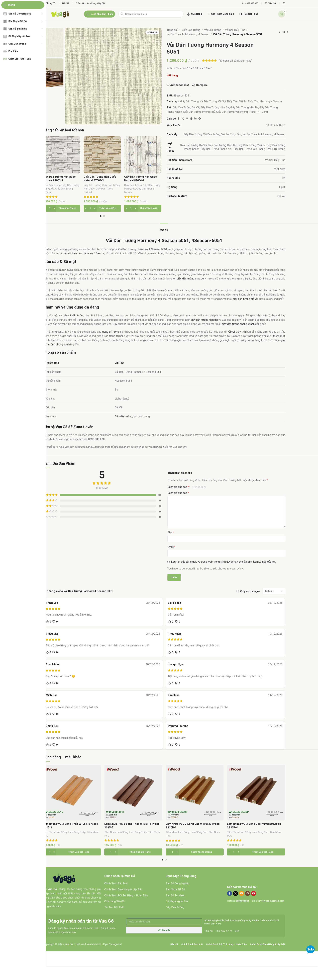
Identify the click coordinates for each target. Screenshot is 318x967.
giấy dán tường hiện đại (204, 319)
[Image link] (65, 878)
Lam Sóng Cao (199, 832)
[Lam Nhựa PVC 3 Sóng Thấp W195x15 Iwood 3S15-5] (133, 793)
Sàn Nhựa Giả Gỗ (175, 889)
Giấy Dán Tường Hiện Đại (215, 107)
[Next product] (288, 32)
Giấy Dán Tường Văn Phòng (232, 111)
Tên (170, 532)
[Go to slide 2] (104, 216)
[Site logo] (60, 13)
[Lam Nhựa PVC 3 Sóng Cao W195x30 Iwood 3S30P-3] (195, 793)
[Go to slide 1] (100, 216)
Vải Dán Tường (212, 30)
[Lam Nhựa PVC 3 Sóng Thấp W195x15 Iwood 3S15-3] (72, 793)
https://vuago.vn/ (112, 944)
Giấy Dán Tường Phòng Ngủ (199, 111)
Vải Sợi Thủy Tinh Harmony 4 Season (188, 34)
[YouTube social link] (253, 893)
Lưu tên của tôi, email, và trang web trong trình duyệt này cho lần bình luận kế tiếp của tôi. (223, 561)
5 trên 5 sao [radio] (204, 487)
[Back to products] (284, 32)
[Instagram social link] (247, 893)
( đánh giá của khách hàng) (235, 60)
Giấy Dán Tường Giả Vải (186, 107)
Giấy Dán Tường (52, 185)
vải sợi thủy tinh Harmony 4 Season (84, 253)
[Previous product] (280, 32)
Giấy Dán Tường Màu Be (244, 107)
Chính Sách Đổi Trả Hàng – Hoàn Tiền (126, 895)
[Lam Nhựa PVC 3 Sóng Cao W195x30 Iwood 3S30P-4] (256, 793)
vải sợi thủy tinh (237, 331)
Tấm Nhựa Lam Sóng (55, 832)
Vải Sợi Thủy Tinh (235, 30)
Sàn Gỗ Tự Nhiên (175, 895)
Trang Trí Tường (258, 111)
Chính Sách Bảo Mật (116, 883)
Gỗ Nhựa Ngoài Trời (177, 901)
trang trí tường (111, 331)
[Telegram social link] (199, 118)
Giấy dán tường (123, 416)
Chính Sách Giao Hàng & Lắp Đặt (123, 889)
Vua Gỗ (247, 887)
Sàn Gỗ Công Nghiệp (177, 883)
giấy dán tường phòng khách (238, 324)
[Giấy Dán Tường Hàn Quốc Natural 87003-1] (61, 154)
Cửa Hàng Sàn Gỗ (114, 901)
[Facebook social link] (178, 118)
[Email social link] (187, 118)
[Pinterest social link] (191, 118)
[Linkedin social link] (195, 118)
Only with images (250, 591)
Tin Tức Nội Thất (114, 907)
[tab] (164, 229)
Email (171, 546)
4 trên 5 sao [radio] (202, 487)
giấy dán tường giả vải (245, 299)
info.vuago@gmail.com (271, 901)
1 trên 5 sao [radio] (193, 487)
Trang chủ (172, 30)
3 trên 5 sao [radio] (199, 487)
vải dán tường (76, 315)
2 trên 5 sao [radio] (196, 487)
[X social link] (182, 118)
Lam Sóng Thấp (77, 832)
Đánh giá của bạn (178, 487)
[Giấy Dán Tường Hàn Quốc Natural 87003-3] (102, 154)
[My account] (284, 3)
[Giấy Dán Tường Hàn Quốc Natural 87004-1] (142, 154)
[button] (61, 208)
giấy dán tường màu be (190, 278)
